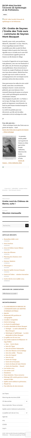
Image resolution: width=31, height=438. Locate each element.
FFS (3, 420)
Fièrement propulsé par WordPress (18, 435)
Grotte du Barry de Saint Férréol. (16, 364)
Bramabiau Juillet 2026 (11, 239)
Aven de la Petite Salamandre (15, 348)
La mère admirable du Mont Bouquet (15, 326)
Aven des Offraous (9, 252)
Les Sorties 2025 (9, 368)
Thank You (7, 384)
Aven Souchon (8, 243)
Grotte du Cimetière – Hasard (15, 366)
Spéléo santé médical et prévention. (15, 381)
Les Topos (5, 393)
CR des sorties (6, 401)
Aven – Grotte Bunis (12, 344)
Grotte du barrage (9, 322)
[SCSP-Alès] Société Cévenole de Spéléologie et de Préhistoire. (14, 7)
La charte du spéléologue (12, 324)
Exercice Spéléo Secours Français (14, 270)
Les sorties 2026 (9, 370)
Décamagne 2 (8, 265)
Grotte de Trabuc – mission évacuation (16, 274)
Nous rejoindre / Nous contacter (14, 375)
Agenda (6, 313)
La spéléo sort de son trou (12, 337)
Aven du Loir (10, 357)
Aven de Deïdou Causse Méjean (13, 248)
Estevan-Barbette (9, 261)
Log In (4, 428)
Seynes (19, 190)
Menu (5, 14)
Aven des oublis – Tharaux (14, 353)
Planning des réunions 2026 (13, 257)
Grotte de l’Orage (11, 359)
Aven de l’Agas (10, 346)
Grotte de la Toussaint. (13, 362)
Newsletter (7, 373)
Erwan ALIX (8, 188)
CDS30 (4, 424)
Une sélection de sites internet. (14, 386)
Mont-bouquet (12, 190)
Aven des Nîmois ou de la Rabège (16, 350)
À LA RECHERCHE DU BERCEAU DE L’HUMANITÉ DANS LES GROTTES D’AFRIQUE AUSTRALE (15, 309)
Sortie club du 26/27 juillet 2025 (14, 279)
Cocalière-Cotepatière (11, 320)
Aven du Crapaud (11, 355)
